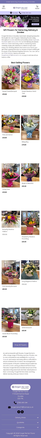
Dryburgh (36, 40)
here (6, 43)
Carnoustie (14, 42)
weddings (31, 357)
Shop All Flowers (20, 345)
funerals (5, 359)
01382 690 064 (26, 13)
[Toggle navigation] (3, 7)
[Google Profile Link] (22, 412)
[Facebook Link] (19, 412)
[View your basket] (37, 7)
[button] (20, 417)
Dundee (11, 40)
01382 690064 (8, 53)
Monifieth (5, 42)
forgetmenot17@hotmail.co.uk (11, 55)
